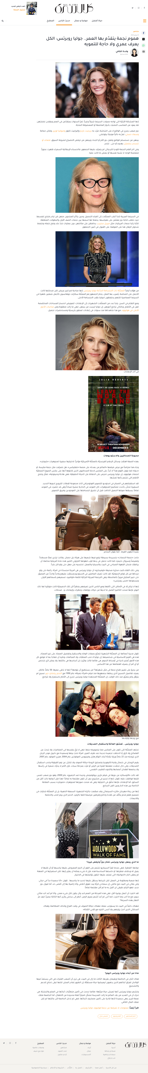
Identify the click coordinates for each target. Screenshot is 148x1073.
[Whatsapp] (143, 45)
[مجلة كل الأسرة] (135, 1045)
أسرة (113, 1048)
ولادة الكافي (122, 51)
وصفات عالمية (38, 1048)
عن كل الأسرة (111, 1068)
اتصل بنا (78, 1068)
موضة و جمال (81, 21)
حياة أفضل (97, 21)
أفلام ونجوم (117, 1016)
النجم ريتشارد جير (54, 673)
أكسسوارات (86, 1055)
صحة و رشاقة (110, 1051)
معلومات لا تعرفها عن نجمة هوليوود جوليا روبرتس (104, 1008)
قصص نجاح (104, 1016)
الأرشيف (88, 1068)
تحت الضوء (62, 1051)
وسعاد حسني (132, 134)
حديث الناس (64, 21)
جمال (89, 1051)
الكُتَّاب (69, 1068)
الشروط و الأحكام (57, 1068)
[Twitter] (143, 39)
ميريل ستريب (103, 224)
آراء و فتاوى (62, 1055)
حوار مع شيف (38, 1051)
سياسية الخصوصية (39, 1068)
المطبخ (50, 21)
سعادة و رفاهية (109, 1055)
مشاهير (64, 1048)
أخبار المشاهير (130, 1016)
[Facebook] (143, 33)
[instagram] (138, 8)
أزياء (89, 1048)
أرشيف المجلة (19, 10)
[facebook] (144, 8)
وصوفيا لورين (58, 131)
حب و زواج (111, 1058)
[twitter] (132, 8)
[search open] (4, 21)
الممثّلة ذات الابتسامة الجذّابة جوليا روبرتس (104, 291)
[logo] (74, 8)
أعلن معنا (99, 1068)
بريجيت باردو (86, 131)
